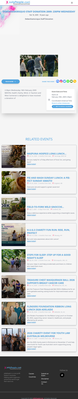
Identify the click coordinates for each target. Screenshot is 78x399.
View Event (31, 164)
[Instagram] (61, 81)
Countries (32, 377)
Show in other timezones (61, 103)
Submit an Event (45, 375)
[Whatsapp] (67, 81)
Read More (10, 81)
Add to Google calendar (63, 106)
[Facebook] (57, 81)
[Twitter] (64, 81)
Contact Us (44, 383)
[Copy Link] (74, 81)
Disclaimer (45, 379)
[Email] (71, 81)
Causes (31, 374)
